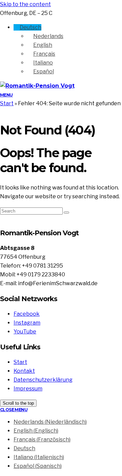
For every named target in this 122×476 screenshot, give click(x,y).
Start (7, 103)
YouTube (25, 331)
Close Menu (13, 409)
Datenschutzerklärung (43, 380)
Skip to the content (25, 4)
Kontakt (24, 371)
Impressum (28, 388)
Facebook (27, 314)
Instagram (27, 322)
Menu (6, 94)
